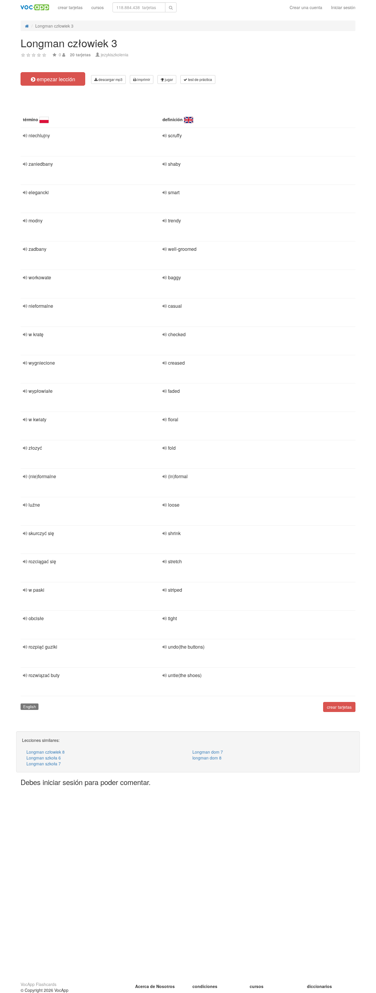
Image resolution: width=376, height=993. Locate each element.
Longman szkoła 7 (43, 764)
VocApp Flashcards (38, 984)
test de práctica (199, 79)
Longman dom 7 (207, 752)
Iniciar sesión (343, 7)
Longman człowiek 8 (45, 752)
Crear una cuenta (306, 7)
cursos (97, 7)
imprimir (143, 79)
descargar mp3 (110, 79)
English (29, 706)
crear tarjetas (70, 7)
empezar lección (55, 79)
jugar (168, 79)
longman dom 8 (206, 758)
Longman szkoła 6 (43, 758)
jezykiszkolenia (114, 54)
